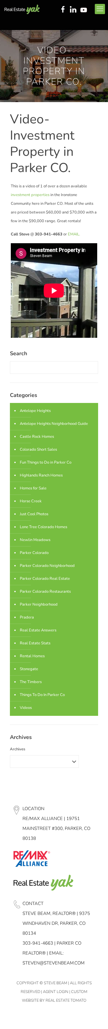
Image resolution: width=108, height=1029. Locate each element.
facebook (62, 10)
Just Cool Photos (34, 514)
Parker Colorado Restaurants (45, 591)
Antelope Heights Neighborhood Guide (54, 423)
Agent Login (55, 991)
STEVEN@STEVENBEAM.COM (53, 963)
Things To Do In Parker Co (42, 695)
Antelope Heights (35, 410)
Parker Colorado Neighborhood (47, 565)
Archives (17, 749)
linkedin (73, 10)
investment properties (30, 195)
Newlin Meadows (35, 540)
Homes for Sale (33, 488)
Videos (26, 707)
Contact (33, 903)
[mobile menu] (100, 9)
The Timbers (31, 682)
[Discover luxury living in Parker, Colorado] (22, 9)
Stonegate (29, 669)
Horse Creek (31, 501)
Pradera (27, 617)
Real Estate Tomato (66, 1000)
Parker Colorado (34, 552)
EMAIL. (74, 234)
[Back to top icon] (95, 1016)
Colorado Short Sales (38, 449)
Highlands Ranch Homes (41, 475)
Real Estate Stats (35, 643)
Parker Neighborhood (39, 604)
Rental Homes (32, 656)
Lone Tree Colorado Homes (43, 527)
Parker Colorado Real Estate (45, 578)
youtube (84, 10)
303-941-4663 (37, 943)
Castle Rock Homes (37, 436)
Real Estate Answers (38, 630)
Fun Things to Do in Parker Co (45, 462)
